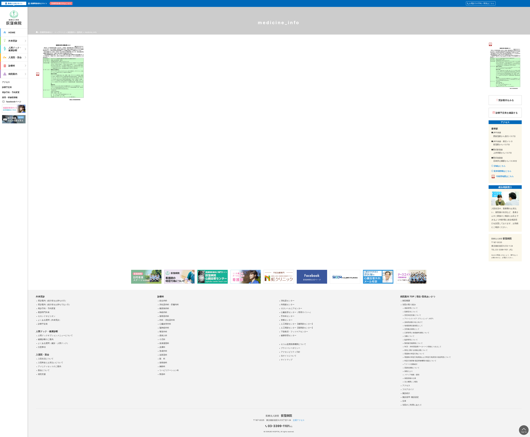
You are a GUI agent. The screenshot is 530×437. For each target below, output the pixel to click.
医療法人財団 (279, 415)
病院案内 (71, 32)
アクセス (6, 82)
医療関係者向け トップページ (52, 32)
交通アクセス (298, 420)
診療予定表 (7, 87)
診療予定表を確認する (507, 112)
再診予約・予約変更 (10, 92)
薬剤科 (79, 32)
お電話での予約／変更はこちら (481, 3)
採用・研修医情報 (10, 97)
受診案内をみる (506, 100)
